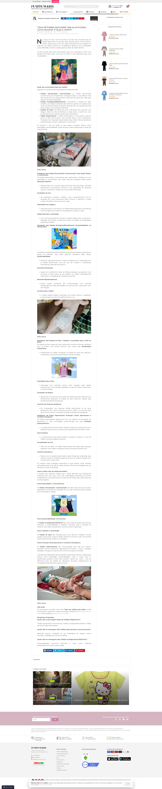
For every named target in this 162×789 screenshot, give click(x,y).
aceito (127, 784)
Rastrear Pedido (46, 1)
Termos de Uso (61, 759)
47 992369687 (36, 755)
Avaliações (59, 762)
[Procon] (38, 763)
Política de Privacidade (63, 764)
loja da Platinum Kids (60, 613)
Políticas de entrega (62, 751)
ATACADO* (55, 1)
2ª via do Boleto (36, 1)
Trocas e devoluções (62, 753)
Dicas (55, 31)
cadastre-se (117, 7)
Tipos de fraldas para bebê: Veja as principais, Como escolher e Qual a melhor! (61, 33)
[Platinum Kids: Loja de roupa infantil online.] (42, 6)
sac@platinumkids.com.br (39, 759)
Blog (41, 33)
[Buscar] (97, 6)
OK (55, 719)
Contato (59, 768)
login (121, 5)
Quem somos (60, 766)
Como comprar (61, 755)
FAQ (58, 757)
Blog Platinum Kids (62, 770)
